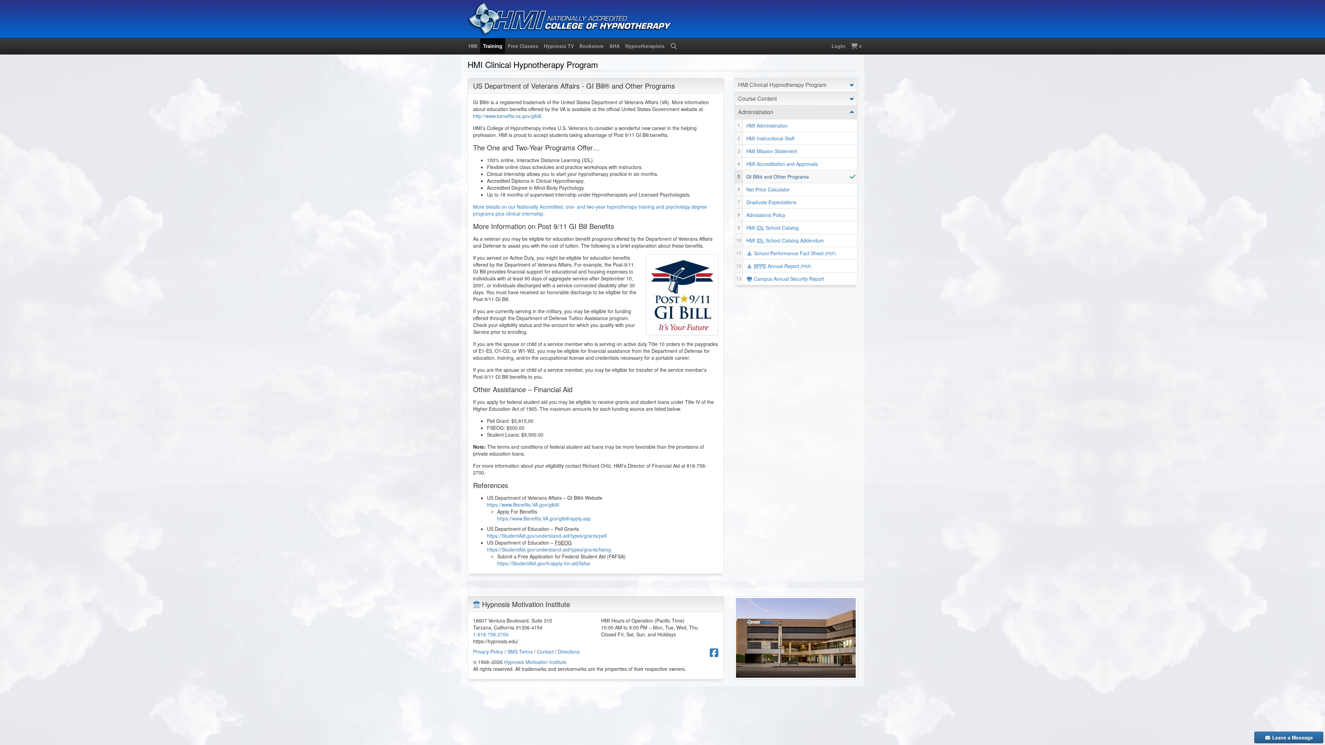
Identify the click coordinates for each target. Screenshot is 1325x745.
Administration (755, 112)
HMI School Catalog (772, 227)
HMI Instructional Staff (770, 138)
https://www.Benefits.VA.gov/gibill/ (523, 504)
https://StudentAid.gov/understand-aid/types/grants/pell (547, 535)
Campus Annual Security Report (788, 278)
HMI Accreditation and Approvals (782, 163)
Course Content (757, 98)
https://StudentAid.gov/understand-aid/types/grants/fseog (549, 549)
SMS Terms (520, 651)
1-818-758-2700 (491, 634)
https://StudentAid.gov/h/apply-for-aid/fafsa (543, 563)
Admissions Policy (765, 214)
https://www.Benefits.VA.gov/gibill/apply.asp (544, 518)
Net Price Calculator (768, 189)
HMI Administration (767, 125)
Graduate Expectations (771, 202)
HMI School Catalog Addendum (785, 240)
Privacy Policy (488, 651)
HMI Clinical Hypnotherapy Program (782, 85)
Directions (569, 651)
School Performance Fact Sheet (794, 253)
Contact (545, 651)
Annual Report (783, 265)
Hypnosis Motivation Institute (535, 661)
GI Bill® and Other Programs (777, 176)
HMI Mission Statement (771, 151)
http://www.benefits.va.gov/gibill (507, 115)
